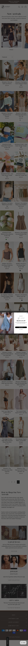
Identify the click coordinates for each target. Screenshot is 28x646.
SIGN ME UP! (21, 327)
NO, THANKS (21, 329)
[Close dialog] (27, 313)
